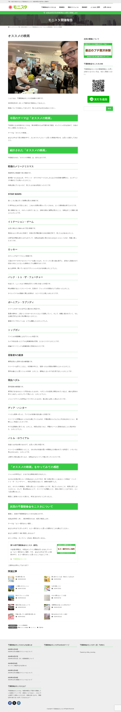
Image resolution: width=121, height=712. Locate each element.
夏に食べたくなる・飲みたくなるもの (63, 576)
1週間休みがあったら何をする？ (61, 605)
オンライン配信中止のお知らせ (17, 665)
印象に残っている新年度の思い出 (25, 614)
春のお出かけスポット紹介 (59, 614)
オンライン (33, 627)
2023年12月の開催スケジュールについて (20, 672)
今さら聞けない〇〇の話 (59, 595)
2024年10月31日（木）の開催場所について (21, 658)
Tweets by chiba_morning (87, 652)
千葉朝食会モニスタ (19, 559)
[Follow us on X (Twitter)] (14, 703)
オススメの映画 (24, 627)
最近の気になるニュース (23, 605)
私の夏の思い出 (20, 576)
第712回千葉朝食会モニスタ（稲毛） (24, 545)
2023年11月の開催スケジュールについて (20, 679)
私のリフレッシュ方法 (22, 595)
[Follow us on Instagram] (19, 703)
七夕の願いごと (56, 586)
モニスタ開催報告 (23, 625)
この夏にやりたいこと (22, 586)
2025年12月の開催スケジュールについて (20, 651)
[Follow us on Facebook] (10, 703)
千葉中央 (41, 627)
